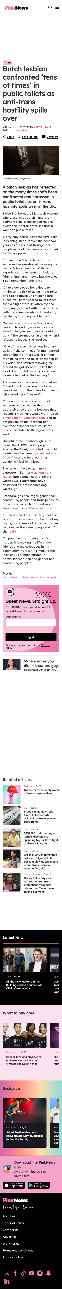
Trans (7, 62)
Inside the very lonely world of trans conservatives (41, 791)
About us (9, 1216)
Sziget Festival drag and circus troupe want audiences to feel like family (24, 1136)
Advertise (10, 1236)
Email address (18, 616)
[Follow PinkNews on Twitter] (7, 1274)
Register (31, 637)
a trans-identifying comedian (24, 417)
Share (10, 136)
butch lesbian (10, 577)
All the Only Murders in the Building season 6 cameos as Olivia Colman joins (24, 985)
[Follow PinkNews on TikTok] (23, 1274)
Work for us (11, 1243)
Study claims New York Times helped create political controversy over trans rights (40, 816)
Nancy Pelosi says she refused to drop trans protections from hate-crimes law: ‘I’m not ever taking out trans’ (39, 884)
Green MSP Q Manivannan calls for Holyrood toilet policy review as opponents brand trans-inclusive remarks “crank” (41, 861)
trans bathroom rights (43, 577)
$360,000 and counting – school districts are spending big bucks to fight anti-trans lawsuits (41, 838)
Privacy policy (13, 1257)
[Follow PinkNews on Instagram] (40, 1274)
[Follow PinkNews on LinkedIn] (7, 1282)
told (38, 280)
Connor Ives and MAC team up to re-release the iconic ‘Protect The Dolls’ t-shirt (23, 1060)
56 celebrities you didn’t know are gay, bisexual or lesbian (41, 665)
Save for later (30, 136)
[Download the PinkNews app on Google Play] (39, 1185)
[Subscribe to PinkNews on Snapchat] (48, 1274)
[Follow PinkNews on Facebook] (15, 1274)
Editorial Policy (13, 1223)
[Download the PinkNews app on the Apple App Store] (14, 1185)
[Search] (50, 8)
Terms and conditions (18, 1250)
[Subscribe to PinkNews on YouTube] (32, 1274)
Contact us (10, 1230)
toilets (24, 577)
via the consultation (37, 508)
